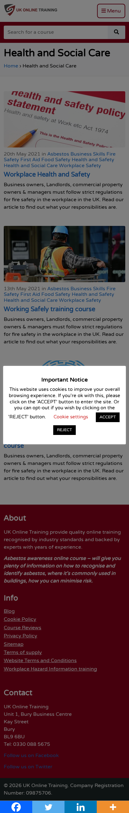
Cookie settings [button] (71, 417)
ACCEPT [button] (108, 417)
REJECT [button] (64, 429)
